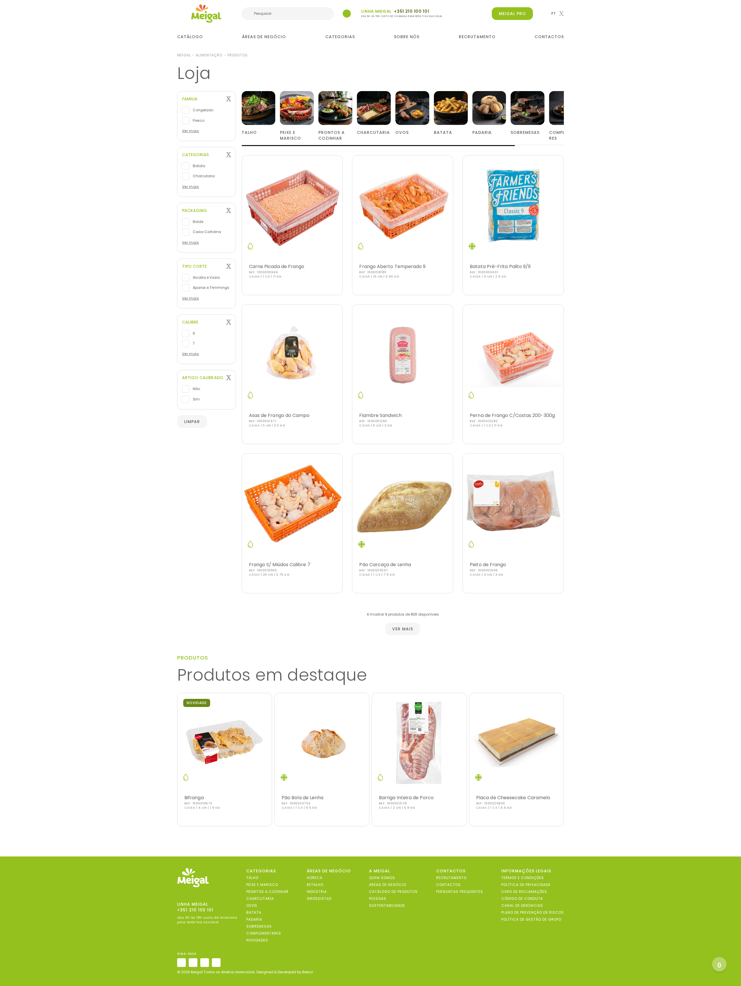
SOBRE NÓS (406, 37)
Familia (189, 99)
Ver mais (190, 130)
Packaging (194, 210)
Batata (198, 165)
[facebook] (193, 962)
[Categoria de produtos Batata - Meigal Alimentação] (451, 108)
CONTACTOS (549, 37)
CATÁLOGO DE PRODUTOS (393, 891)
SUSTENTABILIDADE (387, 905)
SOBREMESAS (259, 926)
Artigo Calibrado (202, 378)
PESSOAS (377, 898)
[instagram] (181, 962)
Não (196, 389)
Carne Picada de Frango (277, 266)
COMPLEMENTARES (263, 933)
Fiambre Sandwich (380, 415)
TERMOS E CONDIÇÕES (522, 877)
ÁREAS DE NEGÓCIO (264, 37)
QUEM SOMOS (382, 877)
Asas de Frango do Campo (279, 415)
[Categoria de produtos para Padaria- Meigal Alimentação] (489, 108)
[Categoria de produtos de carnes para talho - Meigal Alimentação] (259, 108)
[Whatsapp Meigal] (347, 14)
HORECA (314, 877)
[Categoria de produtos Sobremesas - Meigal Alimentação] (527, 108)
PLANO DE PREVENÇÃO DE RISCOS (532, 912)
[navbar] (181, 14)
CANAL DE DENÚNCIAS (522, 905)
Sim (196, 399)
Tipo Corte (194, 266)
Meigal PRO (512, 13)
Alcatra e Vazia (206, 277)
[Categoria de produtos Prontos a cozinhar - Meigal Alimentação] (335, 108)
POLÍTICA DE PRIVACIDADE (526, 884)
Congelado (202, 110)
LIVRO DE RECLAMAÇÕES (524, 891)
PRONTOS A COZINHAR (267, 891)
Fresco (198, 120)
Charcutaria (203, 175)
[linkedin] (204, 962)
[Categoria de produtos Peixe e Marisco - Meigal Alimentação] (297, 108)
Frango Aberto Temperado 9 (392, 266)
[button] (557, 13)
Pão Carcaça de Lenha (385, 564)
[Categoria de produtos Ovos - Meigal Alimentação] (412, 108)
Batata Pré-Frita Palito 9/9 (500, 266)
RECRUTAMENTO (477, 37)
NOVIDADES (257, 940)
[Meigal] (206, 13)
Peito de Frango (488, 564)
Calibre (190, 322)
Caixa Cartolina (206, 231)
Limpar (192, 421)
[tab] (206, 98)
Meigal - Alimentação (199, 55)
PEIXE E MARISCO (262, 884)
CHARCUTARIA (260, 898)
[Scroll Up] (719, 964)
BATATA (253, 912)
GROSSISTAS (319, 898)
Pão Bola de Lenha (302, 797)
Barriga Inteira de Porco (406, 797)
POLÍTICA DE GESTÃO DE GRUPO (531, 919)
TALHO (252, 877)
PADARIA (254, 919)
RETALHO (315, 884)
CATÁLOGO (190, 37)
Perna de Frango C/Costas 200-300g (512, 415)
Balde (197, 221)
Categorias (195, 155)
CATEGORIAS (340, 37)
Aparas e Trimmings (210, 287)
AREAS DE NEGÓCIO (387, 884)
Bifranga (194, 797)
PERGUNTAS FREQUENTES (459, 891)
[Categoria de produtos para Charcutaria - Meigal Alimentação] (374, 108)
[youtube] (216, 962)
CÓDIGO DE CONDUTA (522, 898)
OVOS (251, 905)
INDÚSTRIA (317, 891)
